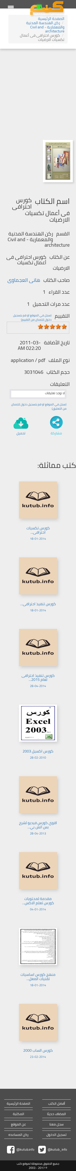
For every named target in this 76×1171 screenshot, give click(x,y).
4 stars (58, 326)
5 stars (64, 326)
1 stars (40, 326)
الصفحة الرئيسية (51, 18)
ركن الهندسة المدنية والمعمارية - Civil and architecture (45, 27)
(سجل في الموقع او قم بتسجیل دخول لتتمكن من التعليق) (38, 406)
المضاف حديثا (56, 1113)
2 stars (46, 326)
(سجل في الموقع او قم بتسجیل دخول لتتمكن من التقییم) (32, 317)
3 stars (52, 326)
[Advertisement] (38, 89)
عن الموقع (18, 1124)
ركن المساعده (18, 1134)
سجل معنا (56, 1124)
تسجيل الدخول (56, 1134)
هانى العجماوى (23, 280)
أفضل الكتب (56, 1103)
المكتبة (18, 1113)
